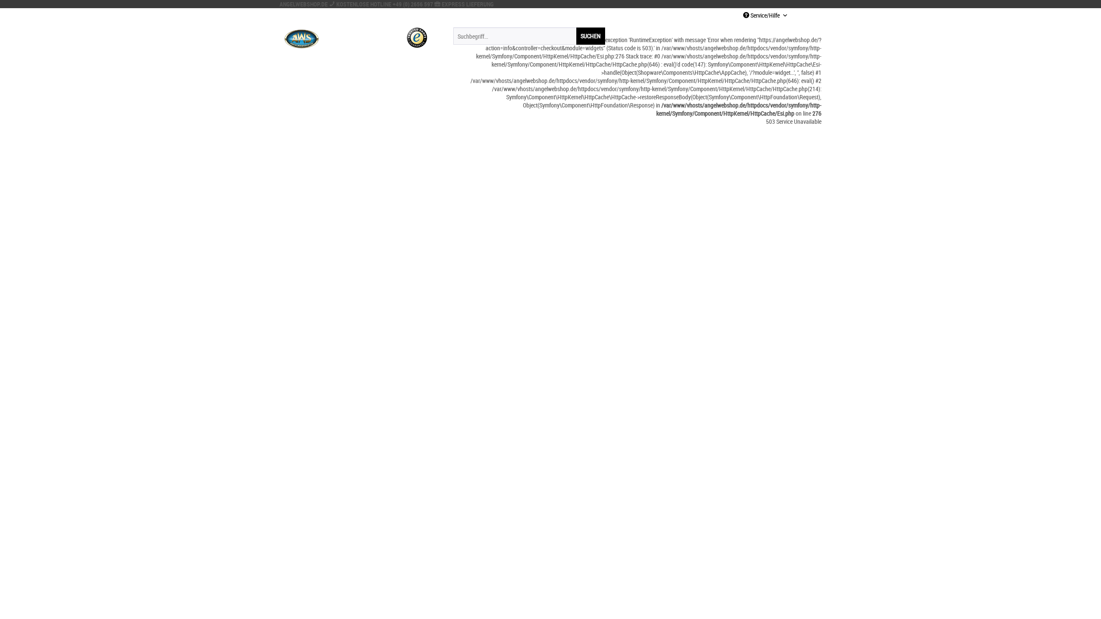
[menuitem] (529, 36)
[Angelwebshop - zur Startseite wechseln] (302, 38)
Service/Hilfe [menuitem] (765, 15)
